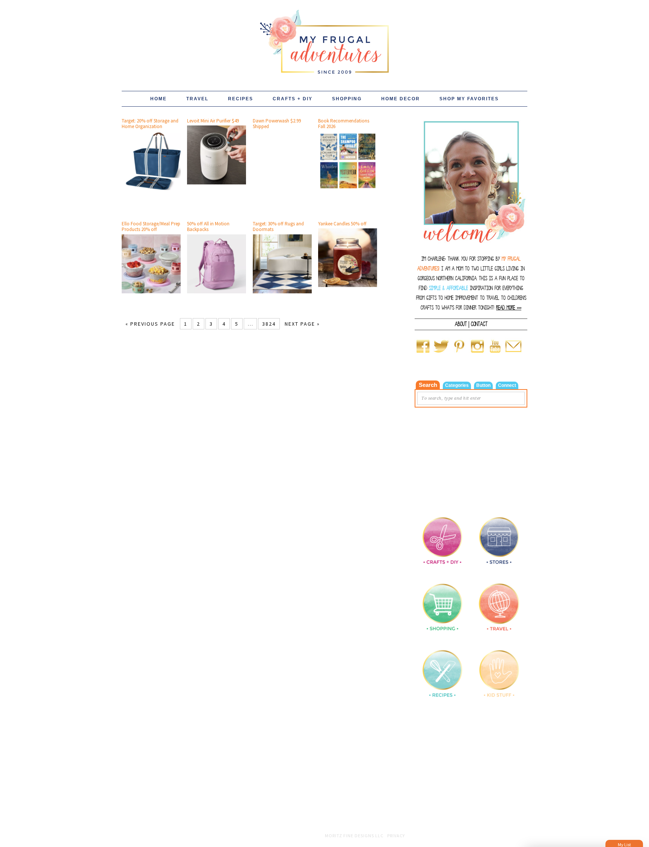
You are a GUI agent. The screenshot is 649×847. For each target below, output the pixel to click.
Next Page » (302, 323)
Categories (457, 385)
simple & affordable (448, 288)
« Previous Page (150, 323)
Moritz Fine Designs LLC (354, 835)
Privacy (396, 835)
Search (428, 385)
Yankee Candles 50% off (342, 223)
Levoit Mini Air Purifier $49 (213, 121)
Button (483, 385)
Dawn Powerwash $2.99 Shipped (277, 124)
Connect (507, 385)
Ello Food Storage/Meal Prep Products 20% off (151, 226)
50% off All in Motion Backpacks (208, 226)
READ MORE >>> (508, 308)
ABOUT (461, 324)
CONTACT (479, 324)
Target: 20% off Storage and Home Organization (150, 124)
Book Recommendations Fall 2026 (343, 124)
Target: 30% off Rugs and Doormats (278, 226)
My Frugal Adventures (324, 38)
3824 (269, 323)
